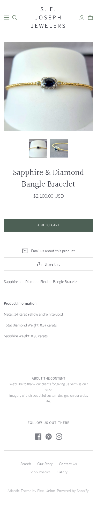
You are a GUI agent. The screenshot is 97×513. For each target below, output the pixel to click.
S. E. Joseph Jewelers (48, 17)
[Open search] (14, 17)
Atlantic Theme (19, 490)
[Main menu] (6, 17)
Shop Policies (40, 472)
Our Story (45, 463)
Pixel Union (46, 490)
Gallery (62, 472)
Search (25, 463)
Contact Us (68, 463)
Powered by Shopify (73, 490)
